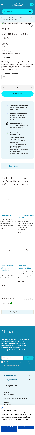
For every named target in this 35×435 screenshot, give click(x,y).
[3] (6, 51)
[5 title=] (33, 299)
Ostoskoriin (17, 94)
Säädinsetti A (5, 215)
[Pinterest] (11, 29)
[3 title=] (28, 299)
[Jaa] (5, 29)
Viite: (3, 57)
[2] (4, 51)
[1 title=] (24, 299)
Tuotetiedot (12, 166)
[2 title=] (26, 299)
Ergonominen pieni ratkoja (26, 216)
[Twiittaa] (8, 29)
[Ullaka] (17, 4)
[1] (2, 51)
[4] (9, 51)
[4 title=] (30, 299)
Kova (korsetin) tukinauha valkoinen (7, 268)
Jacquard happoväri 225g (24, 267)
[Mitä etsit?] (30, 12)
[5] (11, 51)
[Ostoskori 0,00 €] (32, 4)
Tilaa (29, 358)
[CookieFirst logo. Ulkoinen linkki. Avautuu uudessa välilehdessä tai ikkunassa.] (2, 408)
